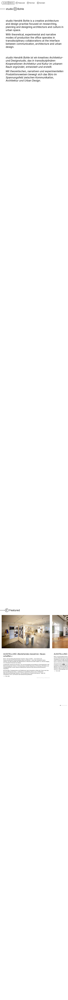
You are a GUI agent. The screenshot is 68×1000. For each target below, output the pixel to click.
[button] (63, 659)
